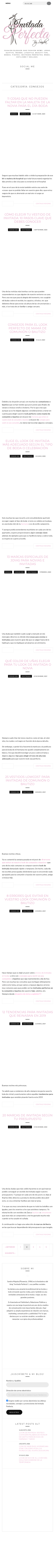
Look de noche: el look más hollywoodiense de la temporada (33, 1460)
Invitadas (26, 230)
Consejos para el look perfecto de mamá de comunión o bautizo (27, 328)
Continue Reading (43, 203)
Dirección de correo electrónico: (18, 1390)
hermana (24, 524)
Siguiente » (10, 1253)
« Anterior (10, 1247)
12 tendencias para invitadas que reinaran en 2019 (27, 1013)
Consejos (25, 114)
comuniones (46, 1212)
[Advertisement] (27, 1500)
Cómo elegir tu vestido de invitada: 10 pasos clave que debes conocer (27, 218)
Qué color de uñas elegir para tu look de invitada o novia (27, 664)
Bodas (14, 114)
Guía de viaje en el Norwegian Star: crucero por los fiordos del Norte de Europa (34, 1448)
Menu (8, 3)
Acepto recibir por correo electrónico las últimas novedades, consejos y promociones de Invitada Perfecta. (26, 1403)
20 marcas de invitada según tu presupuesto (27, 1117)
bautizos (35, 1212)
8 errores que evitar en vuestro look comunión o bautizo (27, 899)
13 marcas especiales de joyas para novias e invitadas (27, 560)
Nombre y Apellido (13, 1381)
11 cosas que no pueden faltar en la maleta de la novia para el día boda (27, 102)
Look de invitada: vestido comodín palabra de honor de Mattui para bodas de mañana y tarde (33, 1436)
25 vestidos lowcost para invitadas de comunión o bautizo (27, 780)
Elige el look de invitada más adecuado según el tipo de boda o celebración (27, 444)
